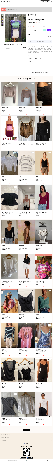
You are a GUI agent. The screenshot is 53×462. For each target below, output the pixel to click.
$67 (20, 422)
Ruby (3, 176)
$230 (38, 111)
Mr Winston (38, 349)
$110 (37, 146)
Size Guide (50, 36)
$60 (3, 180)
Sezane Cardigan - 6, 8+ (41, 316)
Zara (20, 211)
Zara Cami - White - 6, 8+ (24, 212)
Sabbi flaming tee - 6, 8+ (7, 316)
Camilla (20, 142)
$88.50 (37, 422)
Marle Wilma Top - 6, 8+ (41, 143)
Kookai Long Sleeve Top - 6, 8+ (8, 247)
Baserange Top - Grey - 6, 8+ (25, 247)
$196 (4, 146)
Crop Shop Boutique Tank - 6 (42, 385)
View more (26, 429)
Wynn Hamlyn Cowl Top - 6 (8, 385)
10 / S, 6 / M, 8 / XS (23, 282)
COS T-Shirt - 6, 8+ (23, 177)
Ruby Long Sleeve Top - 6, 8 (8, 177)
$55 (3, 111)
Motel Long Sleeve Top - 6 (41, 212)
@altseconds (33, 14)
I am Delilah (4, 142)
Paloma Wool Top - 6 (6, 108)
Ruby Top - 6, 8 (5, 350)
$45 (20, 215)
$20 (4, 215)
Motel (37, 211)
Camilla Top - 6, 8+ (23, 143)
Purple (31, 63)
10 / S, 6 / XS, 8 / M (23, 179)
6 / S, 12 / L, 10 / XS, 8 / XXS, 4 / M (9, 282)
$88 (37, 284)
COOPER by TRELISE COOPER (8, 280)
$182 (20, 146)
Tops (9, 5)
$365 (37, 249)
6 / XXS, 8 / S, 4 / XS (6, 420)
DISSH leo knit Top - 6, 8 (41, 419)
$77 (20, 249)
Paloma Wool (31, 22)
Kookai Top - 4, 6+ (6, 419)
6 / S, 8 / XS (38, 110)
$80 (3, 353)
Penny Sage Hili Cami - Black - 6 (26, 316)
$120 (3, 284)
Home (2, 5)
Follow (39, 22)
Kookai (3, 245)
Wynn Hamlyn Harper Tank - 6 (25, 385)
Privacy (16, 460)
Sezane (37, 314)
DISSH (37, 418)
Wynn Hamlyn (5, 383)
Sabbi (37, 280)
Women (6, 5)
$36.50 (4, 249)
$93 (38, 318)
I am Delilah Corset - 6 (6, 143)
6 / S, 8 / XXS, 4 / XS (40, 351)
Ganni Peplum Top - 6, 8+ (7, 212)
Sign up (47, 1)
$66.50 (39, 180)
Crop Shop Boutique (40, 383)
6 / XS (3, 110)
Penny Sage (21, 314)
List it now (18, 44)
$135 (20, 318)
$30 (21, 180)
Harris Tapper (39, 245)
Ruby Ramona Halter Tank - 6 (42, 177)
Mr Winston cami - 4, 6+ (41, 350)
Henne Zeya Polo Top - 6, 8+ (25, 281)
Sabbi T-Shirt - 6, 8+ (40, 281)
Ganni (3, 211)
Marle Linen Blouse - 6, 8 (24, 419)
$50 (21, 111)
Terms (14, 460)
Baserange (21, 245)
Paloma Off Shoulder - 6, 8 (41, 108)
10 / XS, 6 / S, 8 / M (40, 144)
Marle (37, 142)
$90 (38, 353)
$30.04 (38, 215)
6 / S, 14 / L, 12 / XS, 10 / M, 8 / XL (26, 144)
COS (20, 176)
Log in (42, 1)
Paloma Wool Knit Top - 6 (24, 108)
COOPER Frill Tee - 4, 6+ (7, 281)
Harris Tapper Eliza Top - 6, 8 (42, 247)
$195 (20, 284)
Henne (20, 280)
